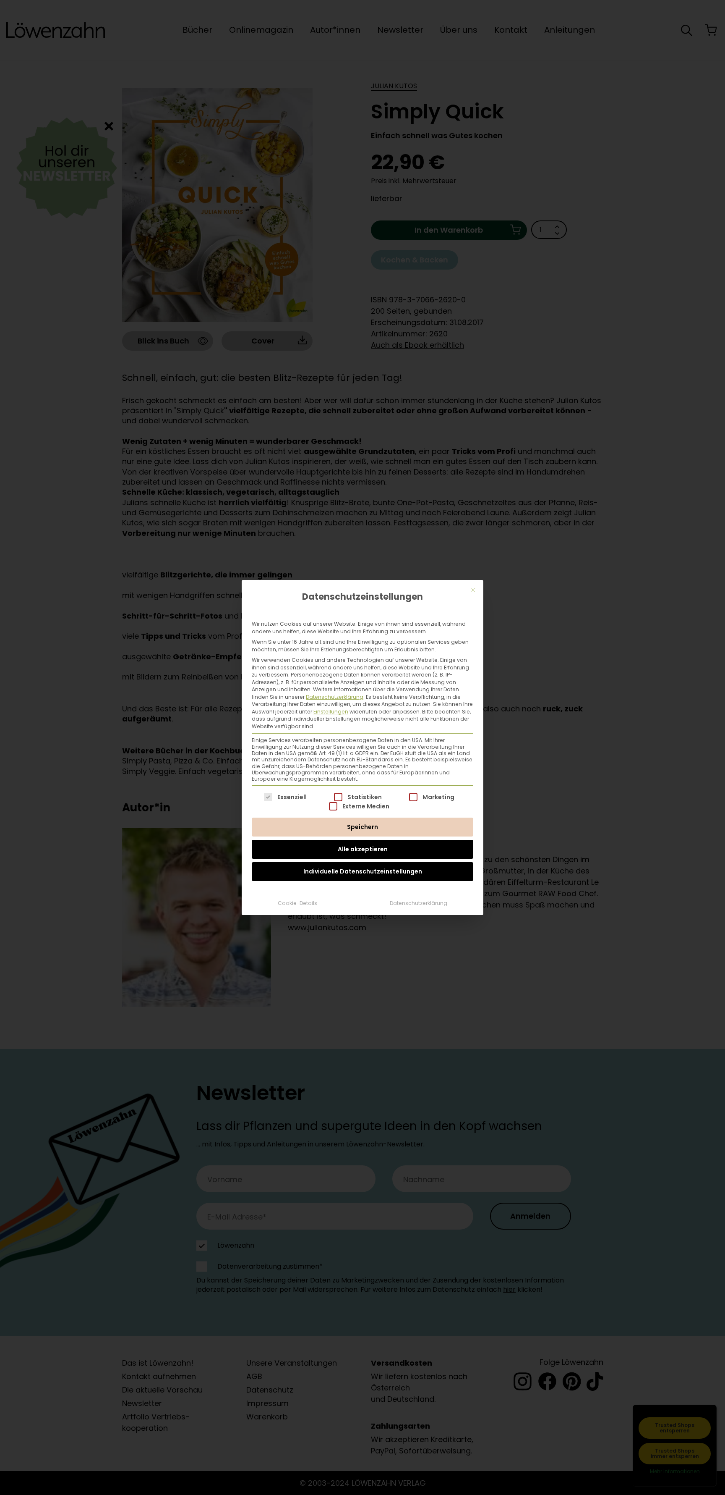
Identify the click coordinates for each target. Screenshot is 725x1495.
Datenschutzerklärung (334, 696)
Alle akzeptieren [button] (363, 849)
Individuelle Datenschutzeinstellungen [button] (362, 871)
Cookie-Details (297, 903)
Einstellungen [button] (330, 711)
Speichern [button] (362, 827)
